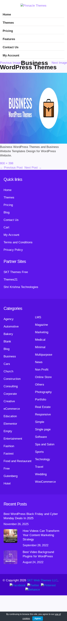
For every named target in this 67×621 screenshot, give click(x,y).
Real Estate (43, 407)
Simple (39, 422)
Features (9, 39)
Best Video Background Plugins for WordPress (38, 554)
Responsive (43, 414)
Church (8, 371)
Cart (6, 227)
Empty (8, 431)
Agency (9, 319)
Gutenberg (11, 476)
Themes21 (11, 279)
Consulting (11, 386)
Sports (39, 452)
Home (7, 14)
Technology (42, 459)
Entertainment (13, 438)
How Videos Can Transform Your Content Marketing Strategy (41, 535)
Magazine (41, 324)
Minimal (40, 347)
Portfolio (40, 399)
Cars (7, 364)
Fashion (9, 446)
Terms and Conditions (18, 242)
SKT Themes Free (16, 272)
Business (10, 356)
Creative (9, 401)
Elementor (10, 423)
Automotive (11, 326)
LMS (38, 317)
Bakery (8, 334)
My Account (11, 55)
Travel (39, 466)
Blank (7, 341)
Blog (6, 212)
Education (10, 416)
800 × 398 (6, 163)
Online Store (43, 377)
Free (7, 468)
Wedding (41, 474)
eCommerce (12, 408)
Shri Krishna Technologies (21, 287)
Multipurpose (43, 354)
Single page (43, 429)
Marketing (41, 332)
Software (41, 437)
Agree (37, 618)
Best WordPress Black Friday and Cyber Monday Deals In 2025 (31, 516)
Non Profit (41, 369)
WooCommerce (45, 481)
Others (39, 384)
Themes (8, 22)
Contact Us (10, 47)
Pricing (8, 31)
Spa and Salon (44, 444)
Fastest (9, 453)
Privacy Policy (13, 249)
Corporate (10, 393)
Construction (12, 379)
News (39, 362)
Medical (40, 339)
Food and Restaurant (17, 461)
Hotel (7, 483)
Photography (43, 392)
